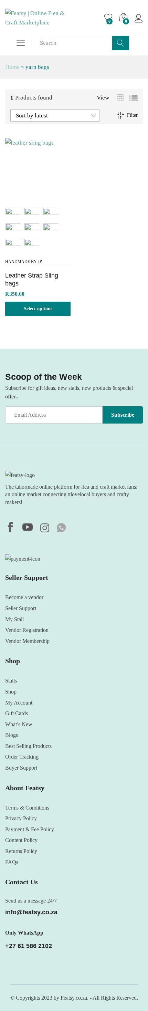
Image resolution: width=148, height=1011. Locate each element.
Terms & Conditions (27, 808)
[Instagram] (44, 528)
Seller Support (20, 608)
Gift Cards (16, 713)
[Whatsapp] (61, 528)
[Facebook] (10, 528)
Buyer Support (21, 768)
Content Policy (21, 840)
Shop (11, 692)
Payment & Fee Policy (29, 829)
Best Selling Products (28, 746)
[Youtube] (27, 528)
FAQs (11, 862)
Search (120, 43)
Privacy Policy (21, 818)
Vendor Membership (27, 641)
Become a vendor (24, 597)
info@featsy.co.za (31, 912)
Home (12, 67)
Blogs (11, 735)
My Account (18, 703)
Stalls (11, 681)
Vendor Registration (27, 630)
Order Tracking (22, 757)
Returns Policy (21, 851)
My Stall (14, 619)
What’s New (18, 724)
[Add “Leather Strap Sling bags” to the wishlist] (38, 199)
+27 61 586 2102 (28, 945)
